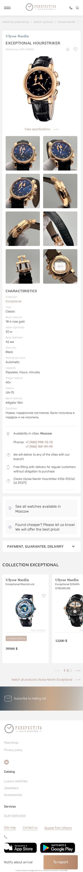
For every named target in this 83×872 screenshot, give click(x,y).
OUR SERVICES (15, 816)
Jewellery (11, 788)
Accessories (13, 795)
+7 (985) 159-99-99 (39, 446)
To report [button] (60, 862)
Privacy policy (13, 750)
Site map (10, 827)
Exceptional (13, 301)
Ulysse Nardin (17, 36)
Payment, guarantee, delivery (35, 546)
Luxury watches (16, 781)
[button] (7, 7)
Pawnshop (11, 742)
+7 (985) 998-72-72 (39, 442)
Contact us (30, 827)
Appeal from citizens (58, 828)
